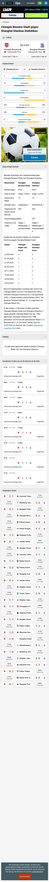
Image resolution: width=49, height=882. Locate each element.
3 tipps (20, 412)
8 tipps (20, 397)
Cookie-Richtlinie (37, 872)
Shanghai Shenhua (37, 49)
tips (19, 3)
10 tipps (20, 443)
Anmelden (31, 3)
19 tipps (20, 382)
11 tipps (20, 428)
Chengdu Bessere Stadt (13, 49)
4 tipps (20, 367)
